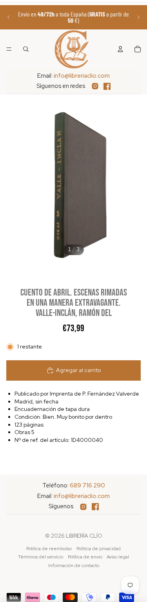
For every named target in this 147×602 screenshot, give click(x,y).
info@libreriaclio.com (82, 76)
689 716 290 (87, 485)
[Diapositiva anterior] (8, 17)
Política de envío (85, 557)
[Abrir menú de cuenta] (120, 49)
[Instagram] (95, 86)
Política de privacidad (98, 548)
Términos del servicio (40, 557)
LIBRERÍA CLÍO (84, 535)
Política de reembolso (49, 548)
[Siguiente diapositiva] (138, 17)
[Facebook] (107, 86)
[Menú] (9, 49)
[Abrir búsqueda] (25, 49)
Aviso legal (118, 557)
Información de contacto (73, 565)
